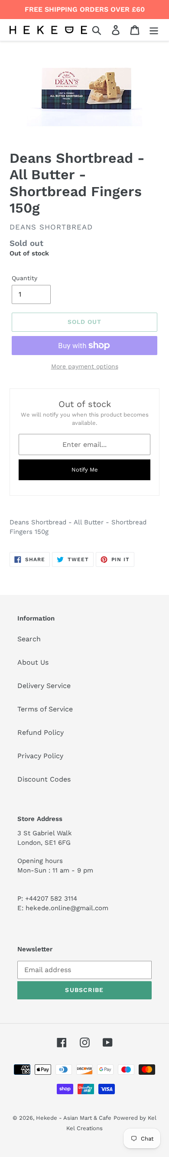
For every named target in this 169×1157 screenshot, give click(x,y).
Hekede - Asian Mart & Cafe (73, 1118)
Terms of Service (45, 709)
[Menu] (153, 30)
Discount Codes (44, 779)
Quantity (24, 278)
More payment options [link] (84, 366)
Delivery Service (44, 686)
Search (29, 639)
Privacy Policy (40, 756)
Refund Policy (40, 732)
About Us (33, 662)
